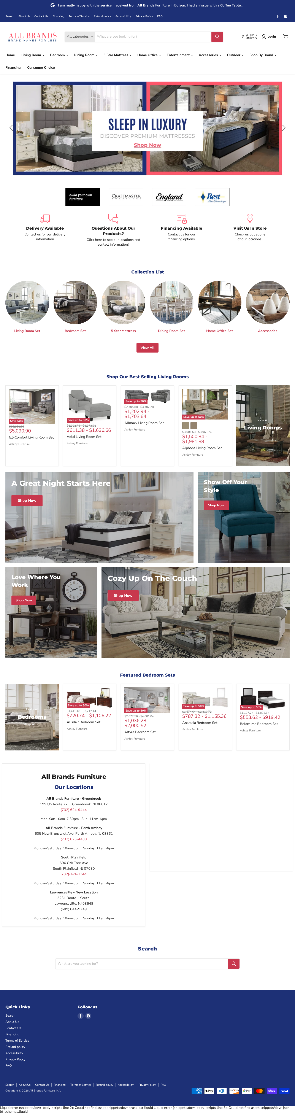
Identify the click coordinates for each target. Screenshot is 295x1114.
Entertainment (178, 55)
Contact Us (41, 16)
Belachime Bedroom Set (259, 723)
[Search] (217, 37)
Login (272, 36)
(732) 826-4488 (74, 839)
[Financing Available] (182, 230)
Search (9, 16)
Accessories (209, 55)
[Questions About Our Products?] (113, 230)
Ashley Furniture (19, 444)
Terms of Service (79, 16)
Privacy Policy (144, 16)
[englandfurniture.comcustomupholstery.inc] (169, 197)
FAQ (160, 16)
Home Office (148, 55)
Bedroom (58, 55)
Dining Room (84, 55)
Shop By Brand (261, 55)
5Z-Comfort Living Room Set (31, 437)
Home (10, 55)
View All (147, 347)
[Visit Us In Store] (250, 230)
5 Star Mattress (116, 55)
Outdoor (234, 55)
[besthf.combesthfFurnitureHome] (212, 197)
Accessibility (123, 16)
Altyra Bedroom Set (140, 732)
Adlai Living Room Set (84, 436)
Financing (58, 16)
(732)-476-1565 (73, 874)
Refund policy (102, 16)
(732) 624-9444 (74, 809)
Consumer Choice (41, 67)
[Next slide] (283, 128)
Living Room (31, 55)
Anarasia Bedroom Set (199, 722)
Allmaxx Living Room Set (144, 423)
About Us (24, 16)
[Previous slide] (12, 128)
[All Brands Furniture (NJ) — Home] (32, 37)
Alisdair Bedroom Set (83, 722)
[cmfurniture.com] (126, 197)
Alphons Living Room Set (202, 448)
